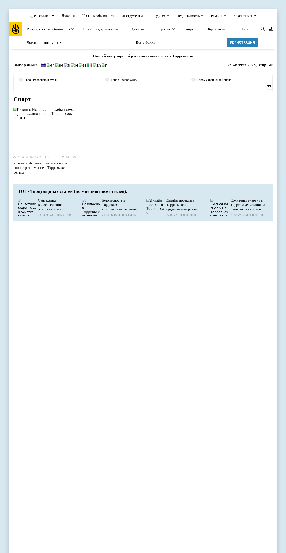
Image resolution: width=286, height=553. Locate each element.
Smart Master (242, 16)
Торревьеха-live (38, 16)
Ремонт (216, 16)
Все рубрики (145, 42)
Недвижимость (188, 16)
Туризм (159, 16)
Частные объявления (98, 15)
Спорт (188, 29)
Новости (68, 15)
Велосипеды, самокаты (100, 29)
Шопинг (245, 29)
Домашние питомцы (42, 42)
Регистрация (242, 42)
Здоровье (138, 29)
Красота (164, 29)
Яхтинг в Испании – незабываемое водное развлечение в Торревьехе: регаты (40, 168)
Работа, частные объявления (48, 29)
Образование (216, 29)
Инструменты (132, 16)
